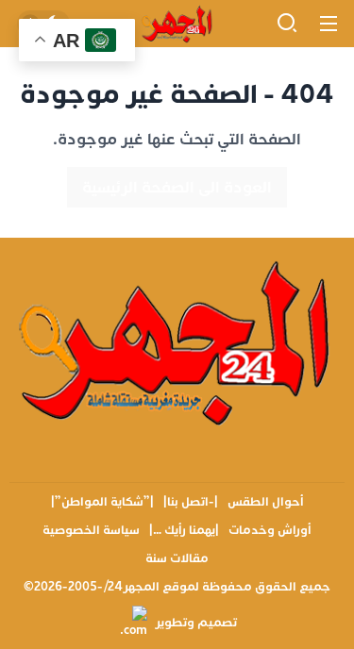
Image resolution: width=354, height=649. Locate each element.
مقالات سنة (177, 558)
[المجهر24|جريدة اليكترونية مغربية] (176, 24)
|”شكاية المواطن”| (102, 501)
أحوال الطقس (266, 501)
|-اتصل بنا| (190, 501)
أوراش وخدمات (270, 530)
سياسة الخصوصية (91, 530)
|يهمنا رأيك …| (184, 530)
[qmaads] (177, 341)
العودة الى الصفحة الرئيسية (177, 187)
